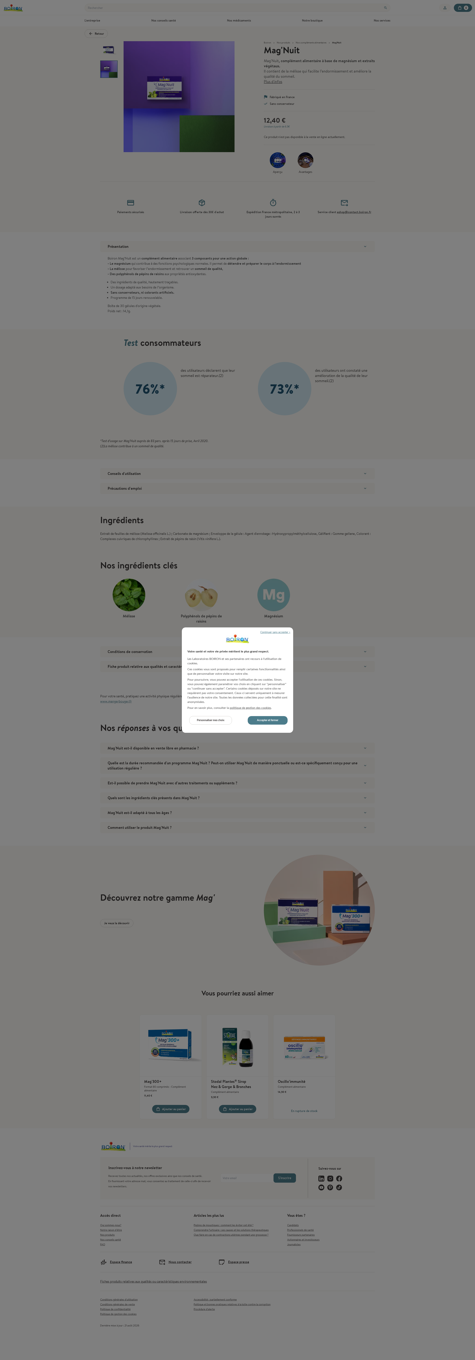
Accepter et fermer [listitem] (267, 720)
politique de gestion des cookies (250, 707)
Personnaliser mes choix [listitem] (210, 720)
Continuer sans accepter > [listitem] (275, 632)
